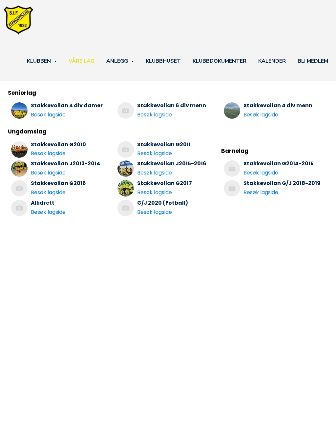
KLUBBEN (39, 61)
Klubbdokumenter (219, 61)
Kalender (272, 61)
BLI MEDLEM (313, 61)
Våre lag (81, 61)
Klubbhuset (163, 61)
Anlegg (117, 61)
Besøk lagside (48, 114)
